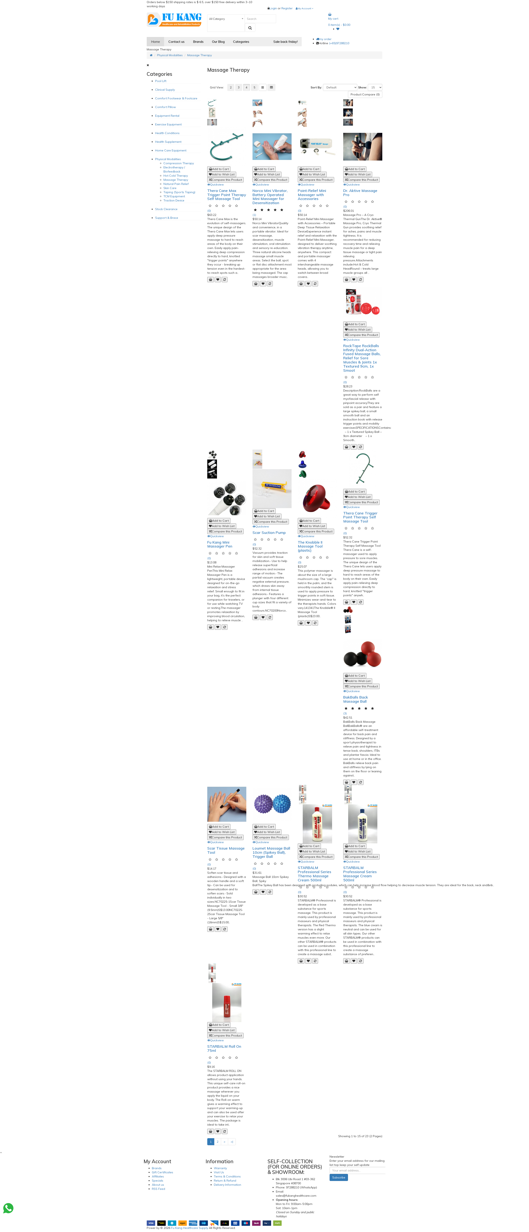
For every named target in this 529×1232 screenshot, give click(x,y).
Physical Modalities (170, 55)
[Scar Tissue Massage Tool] (226, 804)
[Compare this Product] (225, 279)
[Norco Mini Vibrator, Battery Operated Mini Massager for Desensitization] (272, 146)
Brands (157, 1168)
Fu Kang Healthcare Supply (189, 1228)
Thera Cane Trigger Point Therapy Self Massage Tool (360, 517)
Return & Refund (225, 1180)
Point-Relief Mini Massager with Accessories (312, 194)
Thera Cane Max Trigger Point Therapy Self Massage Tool (226, 194)
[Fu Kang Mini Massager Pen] (226, 498)
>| (232, 1142)
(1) (254, 215)
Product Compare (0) (365, 94)
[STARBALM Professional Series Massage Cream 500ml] (362, 823)
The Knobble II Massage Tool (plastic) (310, 546)
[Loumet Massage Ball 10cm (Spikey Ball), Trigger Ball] (272, 804)
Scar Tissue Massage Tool (226, 850)
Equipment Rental (167, 116)
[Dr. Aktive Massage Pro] (362, 146)
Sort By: (316, 87)
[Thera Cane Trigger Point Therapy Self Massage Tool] (362, 469)
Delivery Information (227, 1185)
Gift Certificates (162, 1172)
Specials (157, 1180)
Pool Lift (160, 81)
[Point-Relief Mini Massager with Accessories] (317, 146)
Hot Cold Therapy (175, 175)
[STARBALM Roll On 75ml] (226, 1002)
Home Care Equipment (170, 150)
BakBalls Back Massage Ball (355, 699)
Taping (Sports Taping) (179, 192)
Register (287, 8)
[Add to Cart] (210, 279)
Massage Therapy (199, 55)
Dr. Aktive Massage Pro (360, 192)
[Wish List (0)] (337, 29)
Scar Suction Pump (269, 532)
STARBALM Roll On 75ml (224, 1048)
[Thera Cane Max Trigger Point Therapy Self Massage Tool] (226, 146)
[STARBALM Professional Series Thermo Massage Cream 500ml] (317, 823)
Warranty (220, 1168)
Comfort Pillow (165, 107)
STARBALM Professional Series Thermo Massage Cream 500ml (314, 873)
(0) (209, 211)
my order (325, 39)
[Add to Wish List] (218, 279)
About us (158, 1185)
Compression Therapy (178, 163)
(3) (345, 713)
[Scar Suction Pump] (272, 488)
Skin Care (169, 188)
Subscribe (338, 1177)
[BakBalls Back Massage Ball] (362, 653)
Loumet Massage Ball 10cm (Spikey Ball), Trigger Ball (271, 852)
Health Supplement (168, 142)
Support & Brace (166, 218)
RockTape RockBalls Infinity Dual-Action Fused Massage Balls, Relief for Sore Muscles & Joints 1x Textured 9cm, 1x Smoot (362, 358)
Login (273, 8)
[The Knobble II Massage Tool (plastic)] (317, 498)
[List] (263, 87)
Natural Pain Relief (176, 184)
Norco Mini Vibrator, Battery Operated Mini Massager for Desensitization (270, 196)
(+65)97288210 (339, 43)
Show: (362, 87)
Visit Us (219, 1172)
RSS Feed (158, 1189)
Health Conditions (167, 133)
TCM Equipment (174, 196)
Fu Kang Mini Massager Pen (219, 544)
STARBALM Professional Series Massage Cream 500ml (360, 873)
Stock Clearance (166, 209)
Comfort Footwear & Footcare (176, 98)
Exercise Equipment (168, 124)
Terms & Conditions (227, 1176)
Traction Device (173, 200)
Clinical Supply (165, 90)
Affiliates (158, 1176)
